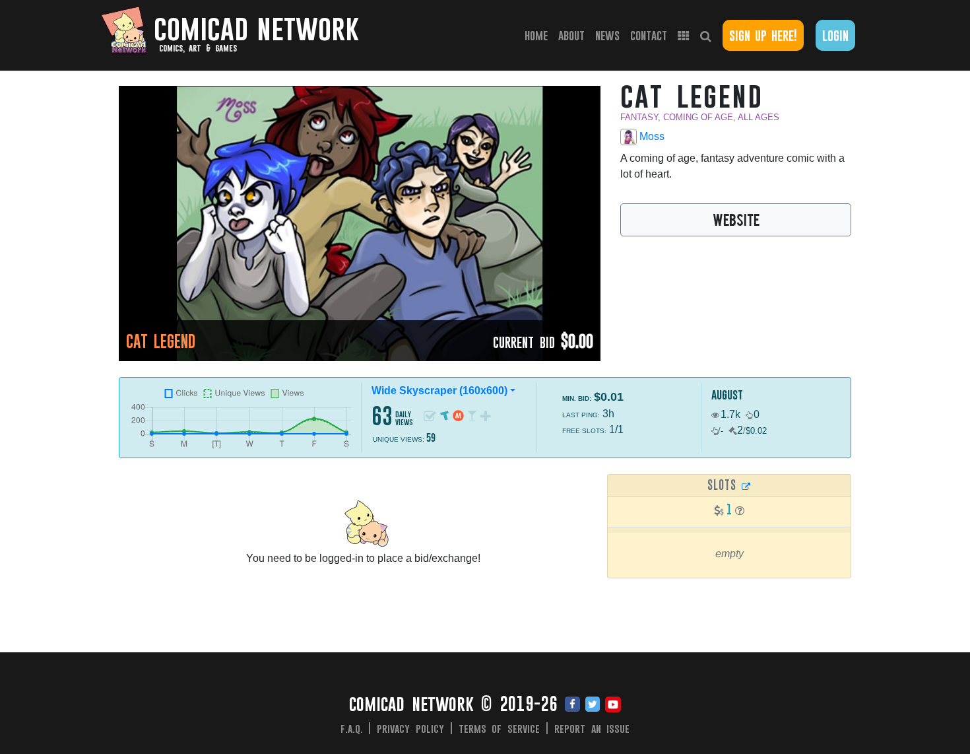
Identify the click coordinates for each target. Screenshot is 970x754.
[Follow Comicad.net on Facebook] (572, 705)
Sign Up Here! (763, 35)
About (571, 35)
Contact (648, 35)
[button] (739, 510)
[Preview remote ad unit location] (746, 486)
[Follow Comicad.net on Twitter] (592, 705)
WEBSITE (736, 219)
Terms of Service (499, 728)
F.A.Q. (351, 728)
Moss (650, 136)
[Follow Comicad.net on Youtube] (613, 705)
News (607, 35)
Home (539, 35)
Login (835, 35)
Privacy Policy (410, 728)
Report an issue (592, 728)
